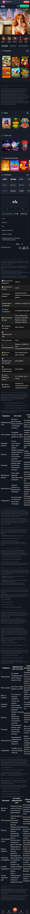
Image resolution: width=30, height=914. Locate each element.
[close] (1, 2)
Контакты (4, 222)
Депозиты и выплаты (7, 230)
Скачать (26, 1)
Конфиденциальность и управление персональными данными (11, 238)
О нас (3, 218)
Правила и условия (7, 234)
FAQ (3, 226)
